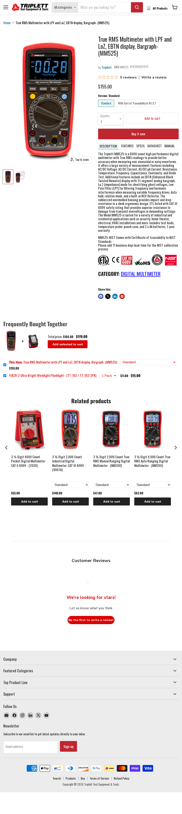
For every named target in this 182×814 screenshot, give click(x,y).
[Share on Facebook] (100, 296)
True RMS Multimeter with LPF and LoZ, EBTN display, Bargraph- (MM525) (63, 362)
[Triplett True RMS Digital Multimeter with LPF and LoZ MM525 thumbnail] (8, 177)
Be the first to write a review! (91, 620)
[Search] (137, 7)
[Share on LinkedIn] (115, 296)
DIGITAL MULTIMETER (140, 273)
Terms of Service (99, 778)
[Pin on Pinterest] (122, 296)
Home (7, 23)
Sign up (68, 746)
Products (71, 778)
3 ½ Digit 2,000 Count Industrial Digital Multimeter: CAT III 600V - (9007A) (69, 463)
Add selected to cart (67, 344)
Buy (83, 778)
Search (57, 778)
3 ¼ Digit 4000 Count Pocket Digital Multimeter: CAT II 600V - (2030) (28, 461)
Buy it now (138, 133)
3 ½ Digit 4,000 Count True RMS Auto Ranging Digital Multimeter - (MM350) (152, 461)
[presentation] (6, 448)
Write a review (154, 77)
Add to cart (29, 501)
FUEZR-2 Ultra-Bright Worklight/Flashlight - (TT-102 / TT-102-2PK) (52, 375)
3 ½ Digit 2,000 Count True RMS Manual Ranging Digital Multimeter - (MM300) (111, 461)
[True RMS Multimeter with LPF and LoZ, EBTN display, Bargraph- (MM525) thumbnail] (20, 177)
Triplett (107, 67)
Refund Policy (121, 778)
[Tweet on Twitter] (108, 296)
